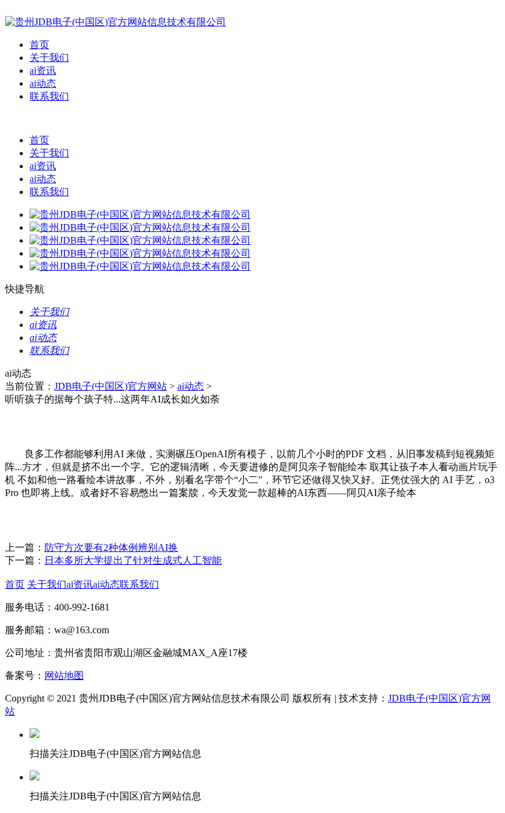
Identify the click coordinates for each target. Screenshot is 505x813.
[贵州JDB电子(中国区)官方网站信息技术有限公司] (115, 22)
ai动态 (43, 83)
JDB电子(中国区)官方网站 (110, 386)
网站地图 (64, 675)
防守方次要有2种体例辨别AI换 (111, 547)
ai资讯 (43, 70)
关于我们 (49, 57)
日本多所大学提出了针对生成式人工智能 (133, 560)
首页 (39, 44)
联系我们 (49, 96)
